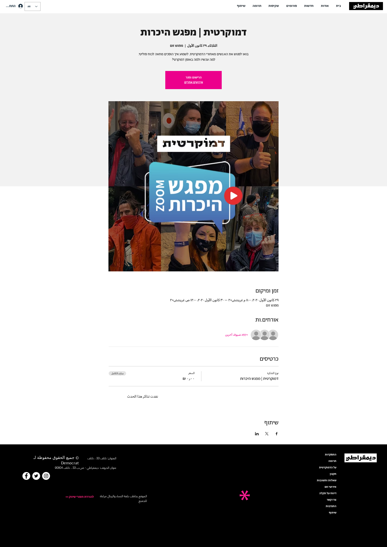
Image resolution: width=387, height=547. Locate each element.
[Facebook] (26, 476)
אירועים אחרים (193, 82)
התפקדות (330, 455)
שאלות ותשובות (326, 480)
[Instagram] (46, 476)
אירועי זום (330, 487)
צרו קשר (331, 500)
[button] (324, 6)
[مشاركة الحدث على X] (267, 433)
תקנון (333, 474)
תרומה (332, 461)
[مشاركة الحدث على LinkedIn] (257, 433)
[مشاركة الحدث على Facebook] (277, 433)
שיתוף (332, 513)
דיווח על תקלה (327, 493)
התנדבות (331, 506)
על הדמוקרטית (327, 468)
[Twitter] (36, 476)
